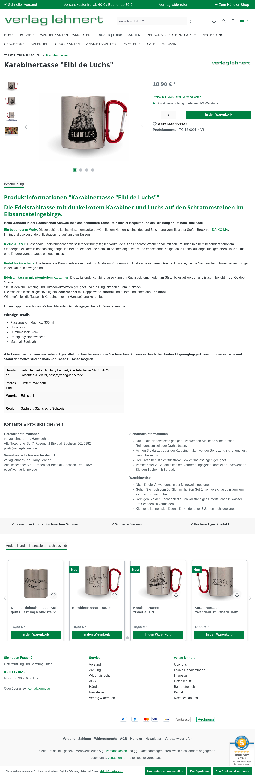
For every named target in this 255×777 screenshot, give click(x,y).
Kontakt (179, 692)
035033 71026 (14, 672)
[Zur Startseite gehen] (54, 20)
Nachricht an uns (186, 698)
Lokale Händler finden (189, 670)
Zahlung (95, 670)
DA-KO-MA (220, 229)
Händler (94, 686)
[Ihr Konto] (223, 21)
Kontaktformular (39, 688)
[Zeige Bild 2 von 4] (80, 170)
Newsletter (96, 692)
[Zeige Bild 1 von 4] (74, 170)
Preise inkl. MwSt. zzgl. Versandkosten (177, 96)
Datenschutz (183, 681)
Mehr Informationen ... (111, 771)
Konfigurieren (199, 771)
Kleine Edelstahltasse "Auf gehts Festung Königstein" (34, 610)
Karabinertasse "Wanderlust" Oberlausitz (216, 610)
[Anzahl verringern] (157, 115)
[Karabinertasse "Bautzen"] (97, 583)
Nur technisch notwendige (165, 771)
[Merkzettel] (214, 21)
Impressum (181, 675)
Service (94, 657)
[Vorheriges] (26, 126)
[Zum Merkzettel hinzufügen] (53, 595)
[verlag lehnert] (231, 66)
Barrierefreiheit (184, 686)
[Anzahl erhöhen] (180, 115)
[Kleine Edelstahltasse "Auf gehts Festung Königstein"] (36, 583)
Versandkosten (116, 751)
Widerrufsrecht (99, 675)
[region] (74, 127)
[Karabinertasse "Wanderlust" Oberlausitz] (219, 583)
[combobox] (152, 21)
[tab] (14, 184)
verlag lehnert (184, 657)
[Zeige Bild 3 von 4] (86, 170)
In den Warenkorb (218, 114)
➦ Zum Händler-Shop (232, 5)
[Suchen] (191, 21)
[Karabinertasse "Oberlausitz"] (158, 583)
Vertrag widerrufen (173, 5)
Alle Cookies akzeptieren (232, 771)
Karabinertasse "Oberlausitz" (146, 610)
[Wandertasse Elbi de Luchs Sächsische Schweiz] (83, 127)
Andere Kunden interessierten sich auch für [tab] (36, 545)
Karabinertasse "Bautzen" (94, 608)
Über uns (180, 664)
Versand (95, 664)
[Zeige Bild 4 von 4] (92, 170)
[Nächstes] (142, 126)
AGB (92, 681)
